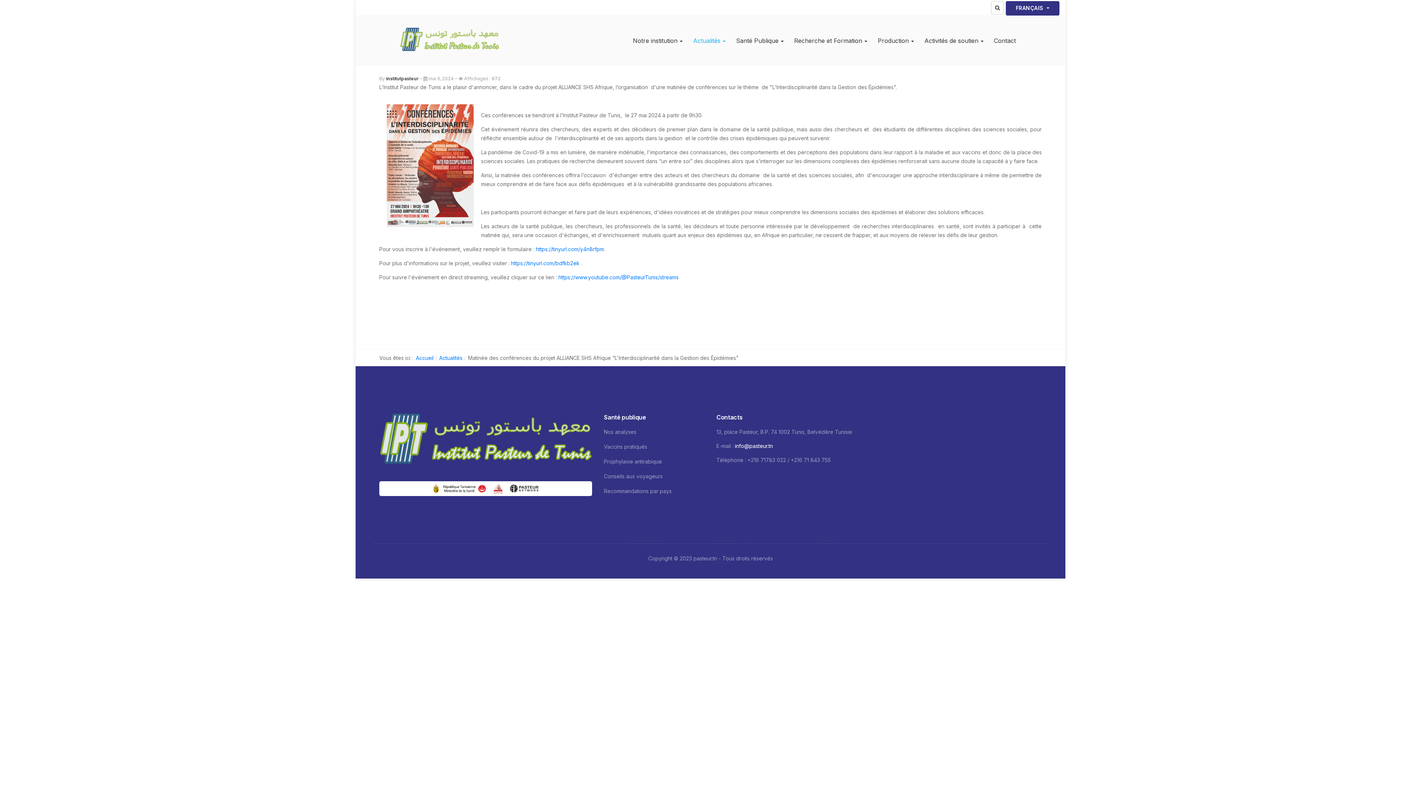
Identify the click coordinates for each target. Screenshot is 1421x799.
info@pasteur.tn (754, 446)
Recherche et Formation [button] (828, 40)
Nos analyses (620, 432)
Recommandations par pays (638, 491)
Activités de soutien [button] (951, 40)
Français (1030, 8)
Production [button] (893, 40)
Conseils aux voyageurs (633, 476)
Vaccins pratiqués (625, 447)
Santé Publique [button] (757, 40)
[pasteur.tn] (449, 41)
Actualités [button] (706, 40)
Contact (1005, 40)
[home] (485, 441)
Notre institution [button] (655, 40)
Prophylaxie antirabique (633, 461)
